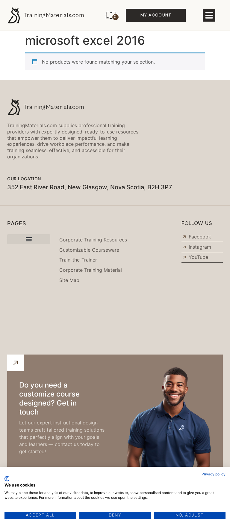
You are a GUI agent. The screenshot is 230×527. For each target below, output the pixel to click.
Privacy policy (214, 474)
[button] (209, 15)
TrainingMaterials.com (53, 15)
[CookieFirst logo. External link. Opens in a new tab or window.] (6, 478)
